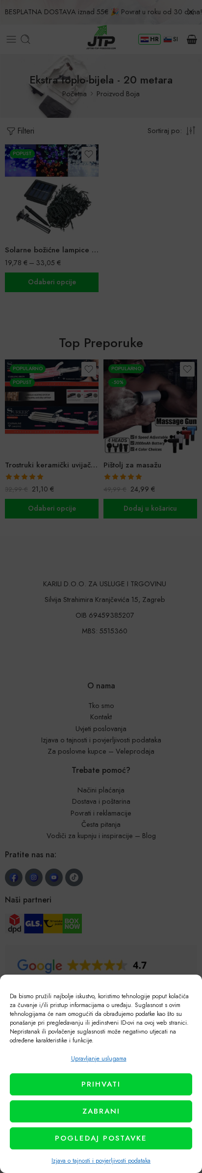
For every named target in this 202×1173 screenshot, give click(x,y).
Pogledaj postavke (101, 1138)
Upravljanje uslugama (98, 1058)
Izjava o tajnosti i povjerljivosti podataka (101, 1160)
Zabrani (101, 1111)
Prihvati (101, 1084)
